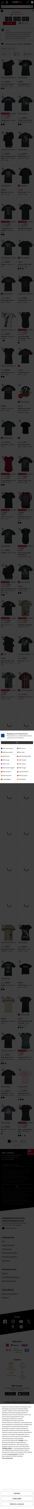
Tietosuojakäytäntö (7, 1458)
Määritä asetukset (17, 1504)
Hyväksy (17, 1493)
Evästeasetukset (13, 1454)
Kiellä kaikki (17, 1499)
